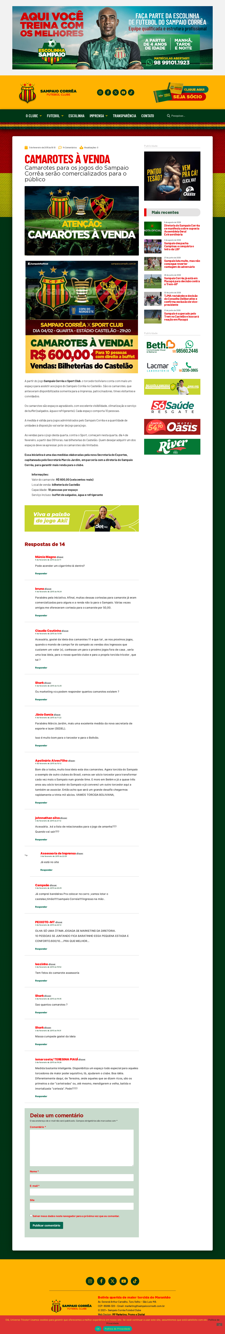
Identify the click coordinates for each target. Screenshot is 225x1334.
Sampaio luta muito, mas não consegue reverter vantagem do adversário (182, 263)
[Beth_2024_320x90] (172, 356)
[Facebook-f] (108, 92)
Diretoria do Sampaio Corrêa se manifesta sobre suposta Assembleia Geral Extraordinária (182, 230)
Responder (41, 573)
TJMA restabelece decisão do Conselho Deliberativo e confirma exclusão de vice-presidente (181, 300)
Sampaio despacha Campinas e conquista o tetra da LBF (179, 246)
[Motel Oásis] (172, 199)
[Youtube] (123, 92)
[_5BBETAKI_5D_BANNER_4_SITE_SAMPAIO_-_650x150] (82, 533)
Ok (98, 1328)
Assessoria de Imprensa (58, 853)
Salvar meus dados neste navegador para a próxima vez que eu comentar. (76, 1216)
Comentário (38, 1127)
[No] (219, 1324)
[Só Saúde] (172, 416)
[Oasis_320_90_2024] (172, 436)
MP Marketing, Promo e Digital (128, 1314)
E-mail (35, 1186)
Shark (39, 682)
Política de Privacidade (117, 1328)
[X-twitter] (115, 92)
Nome (34, 1171)
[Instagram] (100, 92)
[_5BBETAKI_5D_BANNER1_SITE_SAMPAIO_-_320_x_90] (172, 396)
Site (32, 1200)
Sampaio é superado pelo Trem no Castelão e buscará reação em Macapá (181, 316)
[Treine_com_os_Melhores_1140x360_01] (112, 68)
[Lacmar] (172, 376)
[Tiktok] (131, 92)
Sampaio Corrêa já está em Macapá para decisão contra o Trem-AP (182, 281)
